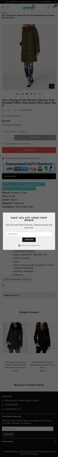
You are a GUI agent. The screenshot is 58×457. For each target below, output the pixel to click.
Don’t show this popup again (30, 245)
